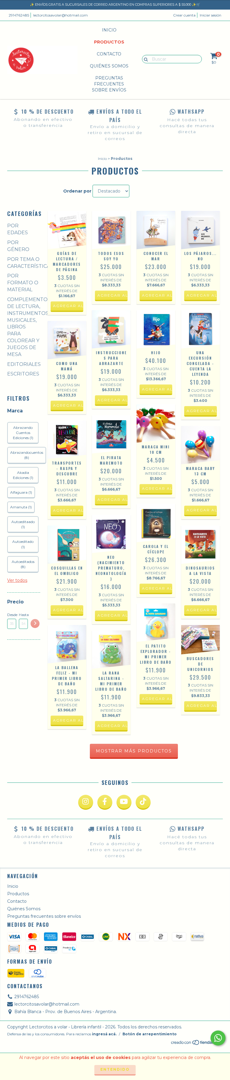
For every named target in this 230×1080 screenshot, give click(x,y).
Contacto (109, 54)
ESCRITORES (23, 374)
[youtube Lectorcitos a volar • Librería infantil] (123, 802)
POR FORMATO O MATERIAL (22, 282)
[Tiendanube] (196, 1044)
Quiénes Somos (109, 66)
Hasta (23, 614)
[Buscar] (144, 58)
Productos (109, 42)
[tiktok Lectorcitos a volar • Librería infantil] (143, 802)
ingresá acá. (104, 1034)
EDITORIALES (24, 364)
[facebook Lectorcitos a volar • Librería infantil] (104, 802)
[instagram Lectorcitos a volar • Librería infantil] (85, 802)
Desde (11, 614)
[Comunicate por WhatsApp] (218, 1038)
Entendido (115, 1069)
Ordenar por (77, 191)
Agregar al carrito (68, 306)
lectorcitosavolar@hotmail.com (60, 15)
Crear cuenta (184, 15)
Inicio (109, 30)
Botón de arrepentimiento (149, 1034)
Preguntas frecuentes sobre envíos (109, 84)
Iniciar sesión (210, 15)
